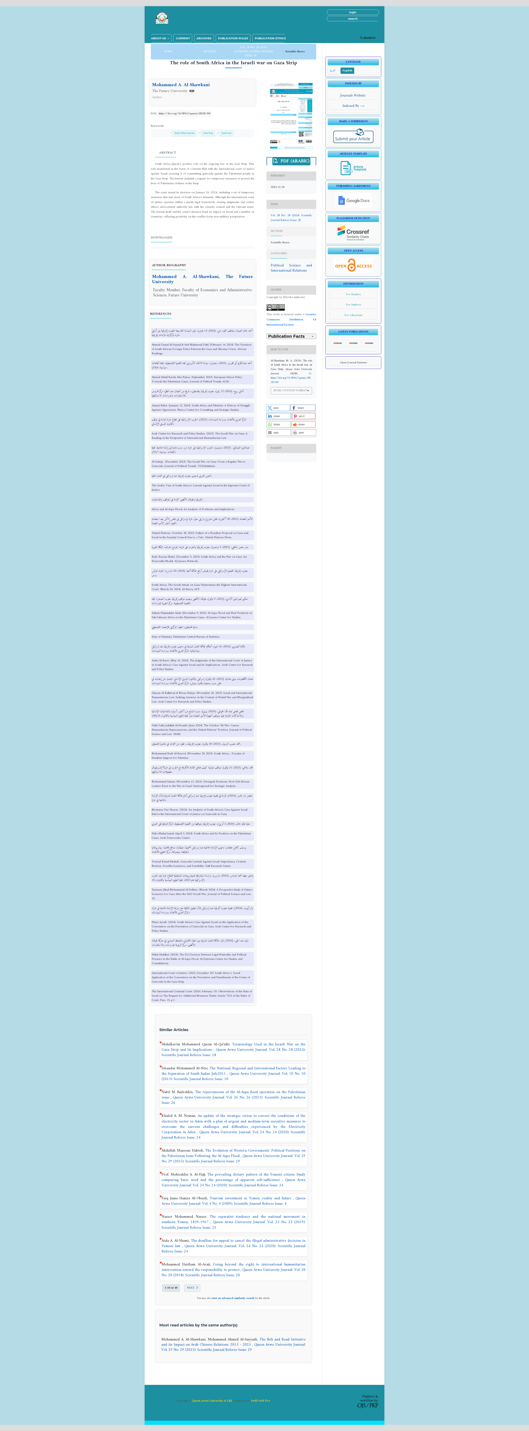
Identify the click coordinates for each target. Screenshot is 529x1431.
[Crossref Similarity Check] (353, 239)
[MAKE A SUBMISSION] (353, 142)
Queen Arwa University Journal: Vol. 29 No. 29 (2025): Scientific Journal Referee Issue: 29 (233, 1159)
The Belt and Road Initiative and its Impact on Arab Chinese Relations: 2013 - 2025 (233, 1342)
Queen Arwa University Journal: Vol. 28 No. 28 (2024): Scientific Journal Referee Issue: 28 (233, 1052)
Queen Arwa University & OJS (212, 1401)
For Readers (353, 294)
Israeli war (226, 133)
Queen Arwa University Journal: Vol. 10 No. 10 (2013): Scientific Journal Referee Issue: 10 (233, 1076)
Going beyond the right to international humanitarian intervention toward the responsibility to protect (233, 1267)
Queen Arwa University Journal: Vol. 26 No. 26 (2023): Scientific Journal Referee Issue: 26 (233, 1100)
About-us (159, 38)
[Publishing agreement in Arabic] (353, 207)
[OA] (353, 272)
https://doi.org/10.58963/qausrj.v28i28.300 (184, 113)
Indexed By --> (353, 106)
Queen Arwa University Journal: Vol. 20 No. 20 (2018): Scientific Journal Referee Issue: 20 (233, 1272)
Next (190, 1287)
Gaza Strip (208, 133)
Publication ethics (270, 38)
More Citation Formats (291, 390)
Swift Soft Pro (260, 1401)
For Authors (353, 304)
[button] (278, 408)
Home (168, 51)
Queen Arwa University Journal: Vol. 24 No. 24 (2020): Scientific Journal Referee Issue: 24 (233, 1135)
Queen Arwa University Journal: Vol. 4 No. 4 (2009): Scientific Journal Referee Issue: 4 (233, 1201)
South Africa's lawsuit (184, 133)
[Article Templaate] (353, 175)
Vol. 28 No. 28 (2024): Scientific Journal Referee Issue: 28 (253, 51)
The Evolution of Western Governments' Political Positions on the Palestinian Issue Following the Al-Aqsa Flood (233, 1153)
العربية (332, 70)
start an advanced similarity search (233, 1298)
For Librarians (353, 315)
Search (369, 37)
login (352, 12)
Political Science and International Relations (291, 268)
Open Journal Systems (353, 362)
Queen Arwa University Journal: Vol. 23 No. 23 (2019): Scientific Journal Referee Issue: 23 (233, 1225)
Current (183, 38)
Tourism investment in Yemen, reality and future (251, 1198)
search (353, 18)
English (347, 70)
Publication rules (233, 38)
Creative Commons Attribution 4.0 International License (291, 319)
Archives (204, 38)
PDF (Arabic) (294, 161)
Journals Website (353, 95)
